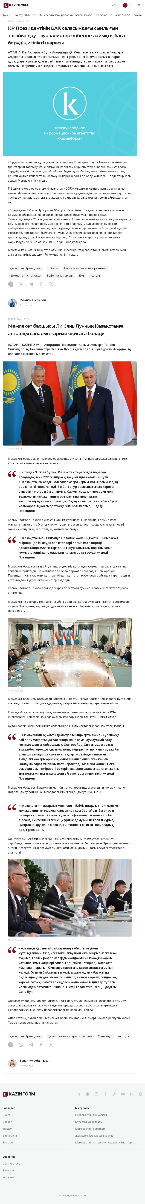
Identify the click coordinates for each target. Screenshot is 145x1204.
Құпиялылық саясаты (88, 1121)
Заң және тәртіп (119, 15)
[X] (51, 284)
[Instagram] (11, 284)
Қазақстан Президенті (25, 268)
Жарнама (8, 1177)
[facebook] (105, 1094)
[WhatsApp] (21, 284)
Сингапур (105, 1036)
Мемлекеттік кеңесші (25, 275)
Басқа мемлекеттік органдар (85, 268)
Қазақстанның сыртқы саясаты (70, 1036)
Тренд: (7, 15)
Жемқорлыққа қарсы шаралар (94, 1135)
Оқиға (6, 1115)
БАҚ (82, 275)
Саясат (7, 1121)
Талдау (7, 1128)
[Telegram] (31, 284)
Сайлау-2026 (22, 15)
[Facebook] (41, 284)
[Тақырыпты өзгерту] (127, 5)
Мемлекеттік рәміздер (90, 1128)
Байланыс (9, 1170)
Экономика (10, 1135)
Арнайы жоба (83, 15)
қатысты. (51, 1022)
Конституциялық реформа (56, 15)
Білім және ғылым (60, 275)
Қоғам (95, 275)
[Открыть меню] (138, 5)
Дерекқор (100, 15)
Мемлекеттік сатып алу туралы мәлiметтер (103, 1142)
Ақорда (123, 1036)
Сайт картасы (12, 1163)
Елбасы (53, 268)
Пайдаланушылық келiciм (91, 1115)
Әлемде (8, 1142)
